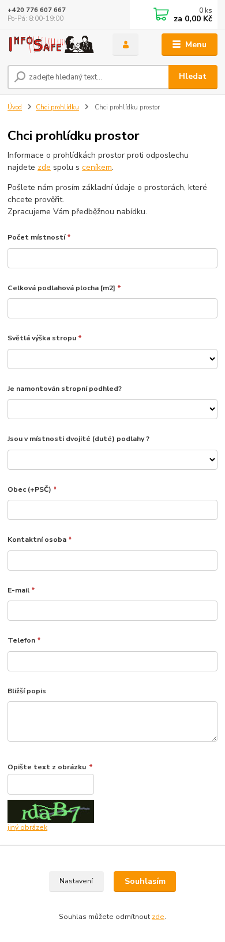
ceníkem (97, 167)
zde (44, 167)
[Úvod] (51, 45)
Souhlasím (145, 881)
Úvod (14, 107)
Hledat (193, 76)
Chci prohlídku (57, 107)
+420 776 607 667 (36, 10)
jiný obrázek (27, 827)
